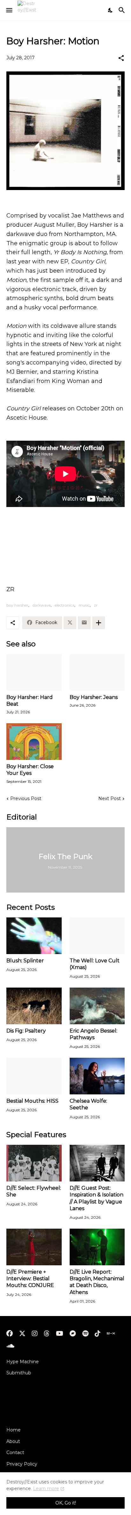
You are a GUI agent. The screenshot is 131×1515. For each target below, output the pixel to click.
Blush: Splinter (25, 961)
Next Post (109, 798)
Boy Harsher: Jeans (94, 697)
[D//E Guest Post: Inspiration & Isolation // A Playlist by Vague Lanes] (97, 1163)
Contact (15, 1452)
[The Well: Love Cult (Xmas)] (97, 935)
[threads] (47, 1333)
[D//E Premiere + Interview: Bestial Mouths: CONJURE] (34, 1247)
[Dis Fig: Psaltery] (34, 1006)
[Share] (121, 58)
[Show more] (98, 622)
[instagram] (35, 1333)
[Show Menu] (8, 10)
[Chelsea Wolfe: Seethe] (97, 1076)
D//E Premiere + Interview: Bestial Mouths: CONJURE (30, 1279)
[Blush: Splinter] (34, 935)
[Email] (84, 622)
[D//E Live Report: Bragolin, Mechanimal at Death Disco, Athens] (97, 1247)
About (13, 1441)
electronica (64, 605)
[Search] (122, 10)
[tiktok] (97, 1333)
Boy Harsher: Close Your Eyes (30, 769)
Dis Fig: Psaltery (26, 1031)
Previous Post (25, 798)
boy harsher (17, 605)
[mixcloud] (111, 1333)
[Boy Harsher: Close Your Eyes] (34, 741)
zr (96, 605)
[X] (70, 622)
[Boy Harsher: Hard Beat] (34, 672)
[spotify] (85, 1333)
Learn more (46, 1488)
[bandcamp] (73, 1333)
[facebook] (9, 1333)
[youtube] (59, 1333)
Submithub (18, 1373)
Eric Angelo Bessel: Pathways (93, 1034)
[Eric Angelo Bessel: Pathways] (97, 1006)
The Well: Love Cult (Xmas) (95, 964)
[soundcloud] (10, 1346)
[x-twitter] (22, 1333)
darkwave (41, 605)
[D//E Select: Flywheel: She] (34, 1163)
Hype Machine (22, 1361)
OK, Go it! (65, 1503)
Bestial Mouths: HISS (32, 1101)
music (84, 605)
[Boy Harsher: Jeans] (97, 672)
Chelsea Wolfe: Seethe (88, 1104)
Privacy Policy (21, 1464)
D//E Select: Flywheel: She (33, 1191)
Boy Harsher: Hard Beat (29, 700)
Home (13, 1430)
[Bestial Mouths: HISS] (34, 1076)
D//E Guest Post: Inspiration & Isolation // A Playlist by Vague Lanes (96, 1198)
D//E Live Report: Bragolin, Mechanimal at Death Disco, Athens (97, 1282)
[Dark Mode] (111, 10)
